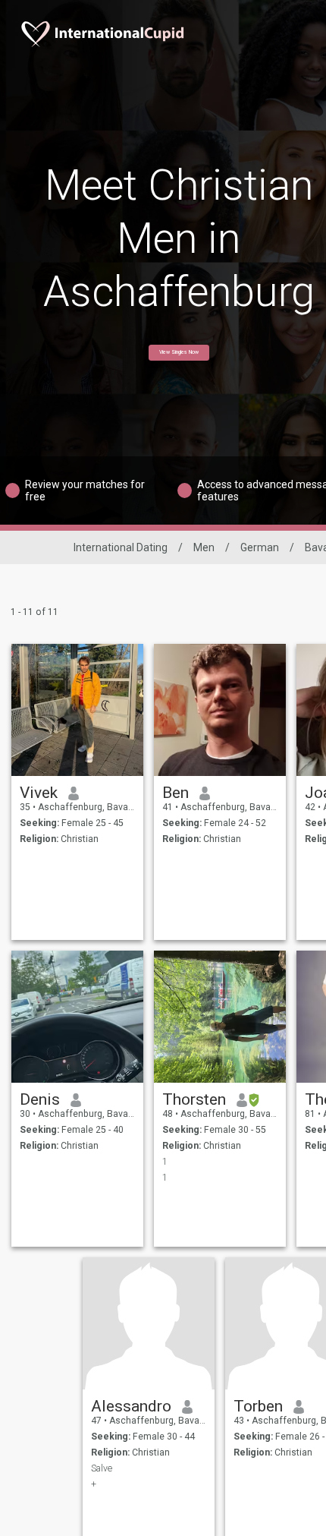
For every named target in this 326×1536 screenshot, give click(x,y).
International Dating (121, 547)
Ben (175, 793)
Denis (40, 1099)
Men (204, 547)
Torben (258, 1406)
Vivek (39, 793)
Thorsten (194, 1099)
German (259, 547)
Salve (101, 1468)
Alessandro (131, 1406)
